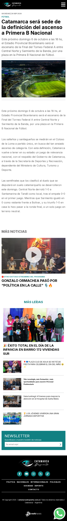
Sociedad (28, 486)
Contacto (33, 489)
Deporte (39, 486)
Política (10, 482)
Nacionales (23, 482)
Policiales (55, 482)
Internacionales (39, 482)
